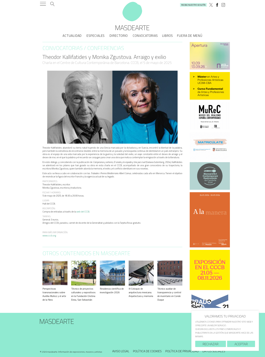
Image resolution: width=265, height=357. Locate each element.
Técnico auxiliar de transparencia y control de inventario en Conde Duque (169, 294)
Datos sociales (213, 351)
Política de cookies (147, 351)
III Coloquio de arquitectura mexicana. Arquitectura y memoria (141, 292)
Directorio (118, 35)
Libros (167, 35)
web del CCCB (82, 211)
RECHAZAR (210, 344)
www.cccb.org (49, 235)
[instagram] (223, 5)
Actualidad (72, 35)
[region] (225, 331)
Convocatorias (145, 35)
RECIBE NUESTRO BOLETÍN (193, 4)
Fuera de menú (189, 35)
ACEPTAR (241, 344)
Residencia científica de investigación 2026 (112, 290)
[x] (211, 5)
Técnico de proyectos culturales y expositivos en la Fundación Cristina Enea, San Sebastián (83, 294)
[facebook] (217, 5)
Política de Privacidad (182, 351)
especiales (95, 35)
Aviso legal (120, 351)
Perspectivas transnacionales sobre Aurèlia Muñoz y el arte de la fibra (54, 294)
